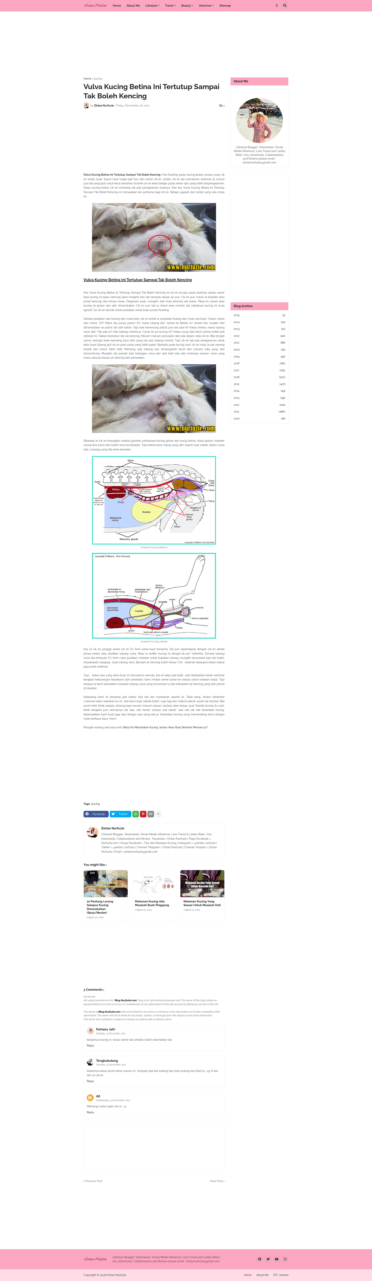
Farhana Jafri (105, 1029)
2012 (259, 404)
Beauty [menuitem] (186, 5)
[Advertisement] (186, 44)
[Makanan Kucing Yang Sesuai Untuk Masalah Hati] (202, 883)
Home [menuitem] (117, 5)
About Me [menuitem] (133, 5)
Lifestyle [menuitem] (151, 5)
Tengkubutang (107, 1061)
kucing (98, 78)
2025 (259, 315)
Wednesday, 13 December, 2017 (113, 1100)
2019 (259, 356)
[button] (277, 5)
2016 (259, 377)
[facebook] (259, 1259)
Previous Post (93, 1181)
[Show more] (158, 814)
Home (87, 78)
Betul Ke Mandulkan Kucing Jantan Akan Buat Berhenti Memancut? (165, 727)
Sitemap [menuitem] (225, 5)
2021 (259, 342)
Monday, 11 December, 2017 (111, 1033)
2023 (259, 328)
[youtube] (276, 1259)
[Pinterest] (143, 814)
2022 (259, 335)
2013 (259, 397)
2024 (259, 322)
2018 (259, 363)
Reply (90, 1045)
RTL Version (280, 1275)
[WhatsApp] (135, 814)
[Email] (150, 814)
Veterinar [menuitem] (205, 5)
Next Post (216, 1181)
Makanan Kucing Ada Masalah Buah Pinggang (152, 903)
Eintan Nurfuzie (112, 828)
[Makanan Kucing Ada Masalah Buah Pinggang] (154, 883)
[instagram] (285, 1259)
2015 (259, 384)
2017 (259, 370)
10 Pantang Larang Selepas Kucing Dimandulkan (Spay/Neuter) (100, 907)
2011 (259, 411)
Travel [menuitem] (169, 5)
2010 (259, 418)
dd (98, 1096)
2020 (259, 349)
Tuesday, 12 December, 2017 (111, 1064)
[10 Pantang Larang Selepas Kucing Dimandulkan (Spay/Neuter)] (106, 883)
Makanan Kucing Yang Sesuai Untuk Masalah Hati (202, 903)
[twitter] (268, 1259)
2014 (259, 390)
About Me (262, 1275)
